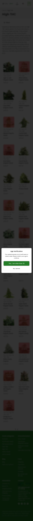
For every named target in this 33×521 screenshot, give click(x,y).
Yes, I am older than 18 (16, 263)
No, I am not (16, 268)
